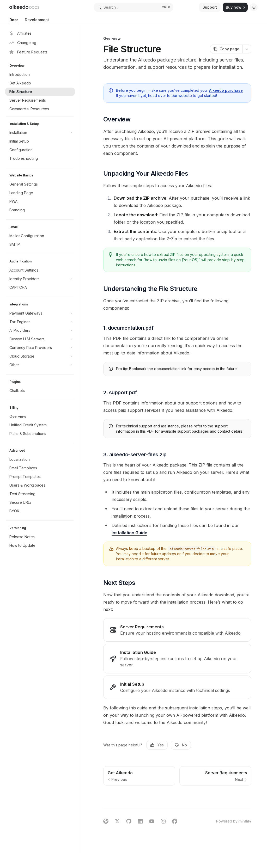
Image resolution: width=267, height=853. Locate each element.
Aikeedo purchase (226, 90)
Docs (14, 19)
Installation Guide (129, 532)
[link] (177, 630)
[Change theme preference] (254, 7)
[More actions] (246, 49)
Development (37, 19)
